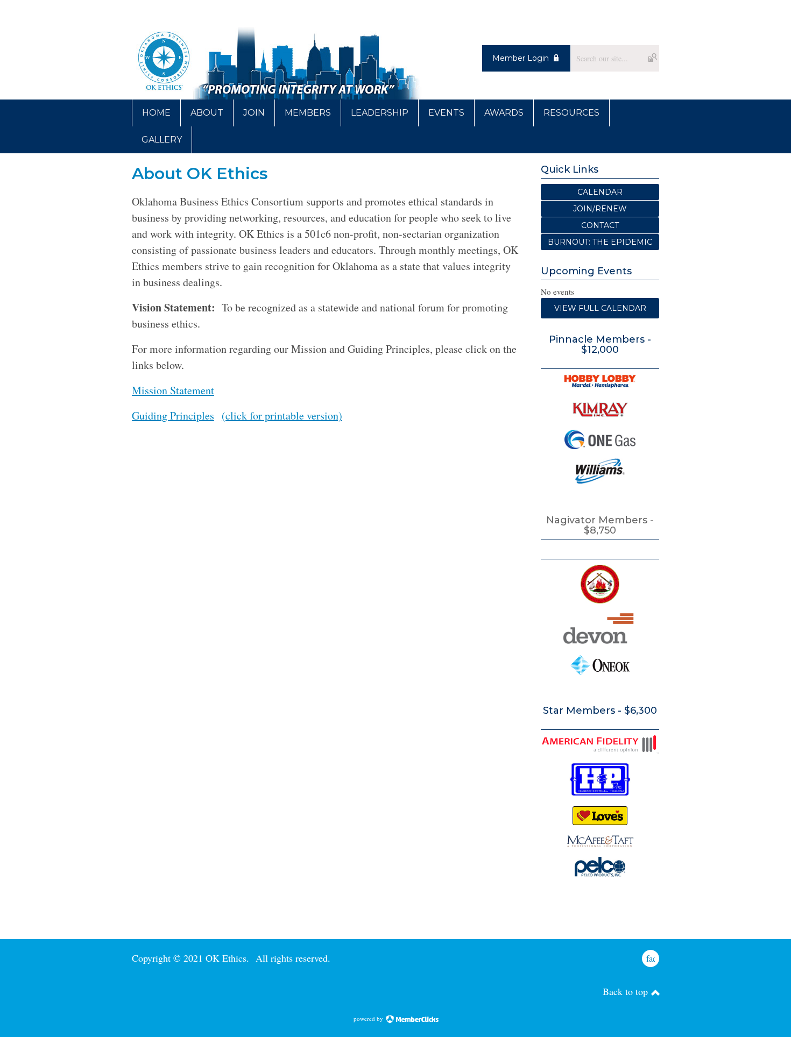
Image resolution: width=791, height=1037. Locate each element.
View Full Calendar (600, 308)
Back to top (627, 991)
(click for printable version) (282, 415)
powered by (369, 1018)
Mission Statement (173, 390)
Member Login (520, 58)
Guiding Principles (173, 415)
